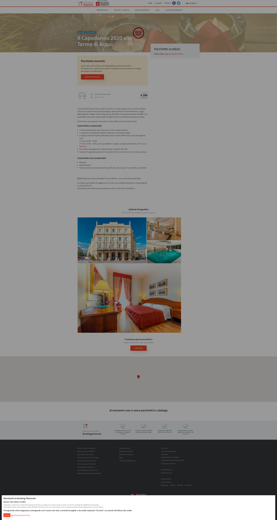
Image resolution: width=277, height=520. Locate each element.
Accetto (6, 515)
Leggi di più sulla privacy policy (20, 515)
